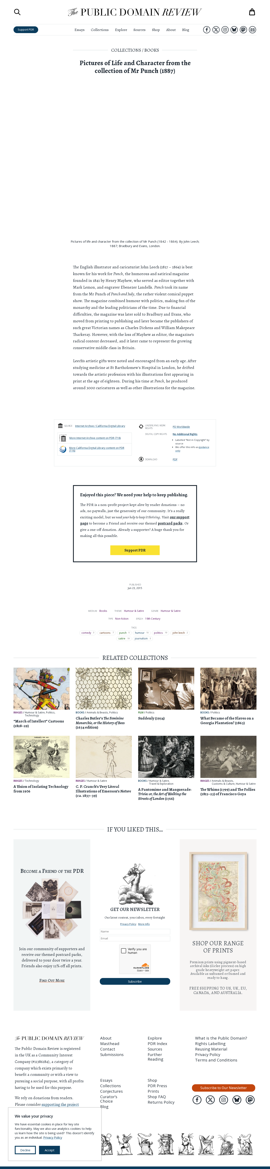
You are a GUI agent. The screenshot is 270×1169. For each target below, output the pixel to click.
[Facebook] (206, 29)
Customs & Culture (223, 783)
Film (140, 712)
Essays (79, 29)
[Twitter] (216, 29)
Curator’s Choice (108, 1099)
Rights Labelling (210, 1043)
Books (151, 50)
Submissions (112, 1054)
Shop (156, 29)
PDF (175, 459)
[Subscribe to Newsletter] (252, 29)
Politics (50, 712)
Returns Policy (161, 1102)
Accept (49, 1150)
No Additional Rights (185, 434)
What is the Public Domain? (221, 1038)
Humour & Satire (134, 610)
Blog (185, 29)
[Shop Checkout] (252, 12)
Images (18, 712)
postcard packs (170, 523)
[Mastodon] (243, 29)
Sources (139, 29)
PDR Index (157, 1043)
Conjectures (111, 1091)
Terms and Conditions (216, 1060)
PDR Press (157, 1085)
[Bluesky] (234, 29)
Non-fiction (121, 618)
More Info (144, 924)
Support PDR (26, 29)
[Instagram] (225, 29)
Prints (153, 1091)
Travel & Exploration (161, 783)
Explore (121, 29)
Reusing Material (211, 1049)
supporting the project (60, 1104)
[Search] (17, 12)
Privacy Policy (128, 924)
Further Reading (155, 1056)
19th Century (152, 618)
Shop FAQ (157, 1096)
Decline (25, 1150)
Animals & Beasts (97, 712)
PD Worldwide (181, 426)
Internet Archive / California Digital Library (100, 426)
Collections (100, 29)
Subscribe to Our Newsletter (223, 1087)
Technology (32, 715)
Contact (107, 1049)
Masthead (109, 1043)
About (171, 29)
